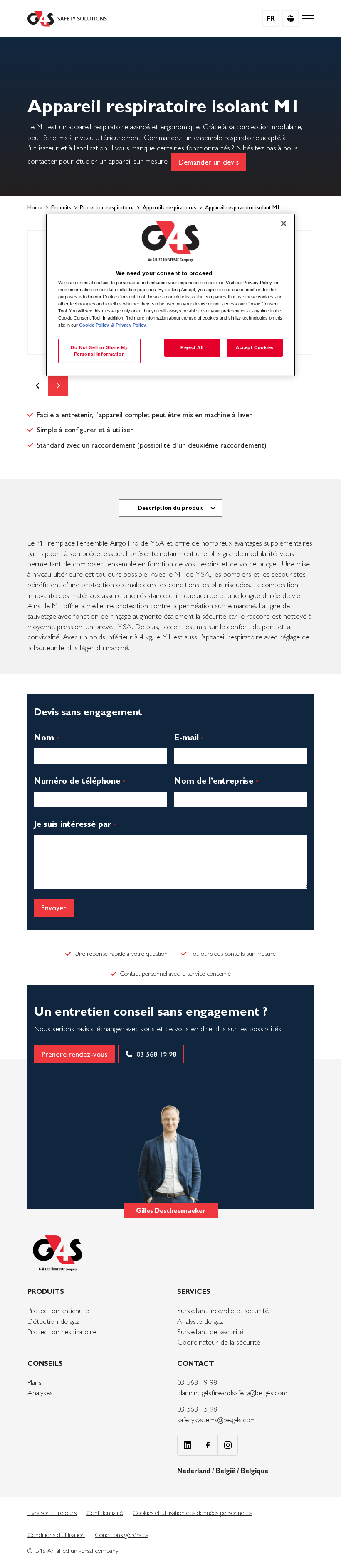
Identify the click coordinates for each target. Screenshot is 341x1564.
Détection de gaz (53, 1321)
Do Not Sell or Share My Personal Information (99, 351)
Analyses (40, 1392)
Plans (34, 1382)
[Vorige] (37, 386)
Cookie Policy (94, 324)
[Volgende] (58, 386)
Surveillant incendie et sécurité (223, 1310)
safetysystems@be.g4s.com (216, 1419)
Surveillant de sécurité (210, 1331)
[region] (170, 295)
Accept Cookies (255, 347)
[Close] (283, 223)
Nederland (194, 1471)
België (226, 1471)
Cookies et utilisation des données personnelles (192, 1513)
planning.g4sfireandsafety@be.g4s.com (232, 1392)
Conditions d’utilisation (56, 1535)
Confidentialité (104, 1513)
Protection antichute (58, 1310)
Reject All (192, 347)
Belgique (254, 1471)
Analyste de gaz (200, 1321)
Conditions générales (121, 1535)
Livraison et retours (52, 1513)
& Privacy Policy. (129, 324)
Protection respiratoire (61, 1331)
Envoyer (53, 907)
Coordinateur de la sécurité (218, 1342)
